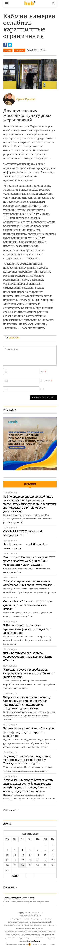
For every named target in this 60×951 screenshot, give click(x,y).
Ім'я (42, 371)
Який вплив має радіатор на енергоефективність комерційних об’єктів (27, 656)
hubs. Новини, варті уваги (30, 3)
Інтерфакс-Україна (33, 941)
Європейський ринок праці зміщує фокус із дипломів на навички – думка (28, 605)
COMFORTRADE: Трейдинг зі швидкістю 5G (22, 533)
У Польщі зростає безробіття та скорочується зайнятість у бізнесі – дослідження (29, 673)
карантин (14, 337)
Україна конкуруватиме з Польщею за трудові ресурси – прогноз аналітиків (28, 732)
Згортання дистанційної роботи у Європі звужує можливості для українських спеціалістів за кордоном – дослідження (27, 702)
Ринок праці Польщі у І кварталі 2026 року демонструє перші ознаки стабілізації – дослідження (29, 560)
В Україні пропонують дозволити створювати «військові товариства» (28, 583)
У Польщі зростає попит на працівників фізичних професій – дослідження (27, 629)
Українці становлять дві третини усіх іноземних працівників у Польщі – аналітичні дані (27, 759)
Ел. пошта (45, 380)
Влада (8, 50)
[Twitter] (10, 45)
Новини (20, 50)
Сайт (43, 388)
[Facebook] (5, 45)
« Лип (14, 875)
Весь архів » (10, 887)
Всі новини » (10, 810)
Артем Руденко (26, 99)
